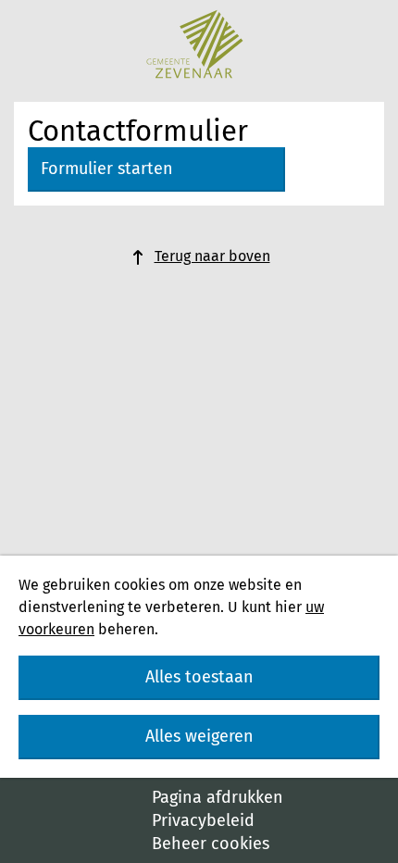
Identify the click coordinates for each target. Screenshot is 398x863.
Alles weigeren (199, 736)
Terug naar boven (212, 256)
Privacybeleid (203, 820)
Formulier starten (107, 168)
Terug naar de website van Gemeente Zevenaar (194, 44)
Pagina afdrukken (217, 797)
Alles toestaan (199, 677)
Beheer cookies (210, 843)
